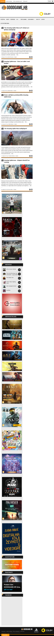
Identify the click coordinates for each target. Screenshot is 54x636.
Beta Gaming (24, 19)
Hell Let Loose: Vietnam (11, 269)
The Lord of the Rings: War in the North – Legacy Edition (12, 274)
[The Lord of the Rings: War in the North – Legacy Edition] (4, 274)
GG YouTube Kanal (5, 23)
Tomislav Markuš (11, 155)
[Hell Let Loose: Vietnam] (4, 269)
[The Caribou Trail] (4, 278)
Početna (3, 19)
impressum (3, 631)
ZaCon (42, 19)
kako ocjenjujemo (16, 631)
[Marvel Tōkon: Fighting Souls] (4, 282)
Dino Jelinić (10, 189)
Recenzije (13, 19)
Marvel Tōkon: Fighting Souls (11, 282)
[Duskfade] (4, 290)
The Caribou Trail (9, 277)
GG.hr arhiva (31, 19)
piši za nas (22, 631)
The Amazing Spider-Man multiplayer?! (15, 128)
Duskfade (8, 290)
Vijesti (7, 19)
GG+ (17, 19)
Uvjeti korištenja (9, 1)
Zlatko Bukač (10, 90)
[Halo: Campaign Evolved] (4, 286)
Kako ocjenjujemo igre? (17, 1)
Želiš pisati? (25, 1)
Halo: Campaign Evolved (11, 286)
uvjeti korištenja (9, 631)
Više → (17, 54)
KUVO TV (38, 19)
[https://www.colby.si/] (37, 15)
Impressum (3, 1)
